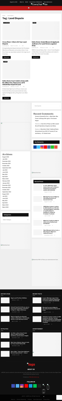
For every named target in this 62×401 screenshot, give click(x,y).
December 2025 (6, 161)
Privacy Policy (46, 399)
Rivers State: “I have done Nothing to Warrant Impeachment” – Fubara (20, 352)
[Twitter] (17, 386)
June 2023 (5, 198)
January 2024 (5, 183)
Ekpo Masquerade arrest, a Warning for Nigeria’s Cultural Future (51, 232)
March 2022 (5, 207)
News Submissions (48, 2)
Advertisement (38, 329)
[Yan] (48, 387)
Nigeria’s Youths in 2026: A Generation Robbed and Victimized (51, 222)
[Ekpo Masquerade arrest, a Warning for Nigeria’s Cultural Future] (37, 232)
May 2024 (4, 174)
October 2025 (5, 165)
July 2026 (4, 159)
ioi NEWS (5, 61)
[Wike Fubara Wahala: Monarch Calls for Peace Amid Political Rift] (5, 345)
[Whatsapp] (35, 386)
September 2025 (6, 167)
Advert (26, 2)
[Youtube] (26, 386)
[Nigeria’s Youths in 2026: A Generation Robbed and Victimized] (37, 223)
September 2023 (6, 192)
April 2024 (5, 176)
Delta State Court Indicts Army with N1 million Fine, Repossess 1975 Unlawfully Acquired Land (15, 82)
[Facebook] (13, 386)
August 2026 (5, 157)
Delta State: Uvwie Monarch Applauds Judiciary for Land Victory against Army (45, 44)
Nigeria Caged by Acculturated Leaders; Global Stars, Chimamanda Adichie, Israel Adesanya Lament (20, 318)
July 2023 (4, 196)
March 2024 (5, 178)
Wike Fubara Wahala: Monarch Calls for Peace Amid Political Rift (20, 343)
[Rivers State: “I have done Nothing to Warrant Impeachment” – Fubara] (5, 354)
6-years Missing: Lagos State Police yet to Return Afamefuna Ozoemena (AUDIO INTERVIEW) (51, 188)
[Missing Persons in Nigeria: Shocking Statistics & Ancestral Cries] (37, 199)
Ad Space (30, 399)
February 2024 (6, 181)
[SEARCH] (58, 106)
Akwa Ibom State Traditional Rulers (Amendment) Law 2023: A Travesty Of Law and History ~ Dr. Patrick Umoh (47, 131)
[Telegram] (30, 386)
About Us (22, 2)
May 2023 (4, 200)
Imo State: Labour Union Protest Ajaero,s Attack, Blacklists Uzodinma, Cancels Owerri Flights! (19, 334)
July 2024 (4, 170)
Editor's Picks (5, 294)
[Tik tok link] (29, 4)
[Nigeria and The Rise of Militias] (5, 300)
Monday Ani (6, 45)
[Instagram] (22, 386)
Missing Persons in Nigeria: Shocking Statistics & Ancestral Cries (51, 198)
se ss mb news (6, 22)
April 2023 (5, 202)
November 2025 (6, 163)
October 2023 (5, 189)
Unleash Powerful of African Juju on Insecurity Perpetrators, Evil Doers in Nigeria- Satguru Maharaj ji (20, 309)
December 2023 (6, 185)
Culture (34, 22)
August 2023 (5, 194)
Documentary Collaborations (35, 2)
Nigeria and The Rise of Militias (19, 298)
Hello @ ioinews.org (34, 377)
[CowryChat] (43, 391)
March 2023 (5, 205)
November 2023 (6, 187)
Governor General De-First (41, 116)
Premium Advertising (21, 399)
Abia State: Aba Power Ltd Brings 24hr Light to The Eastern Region (46, 118)
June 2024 (5, 172)
